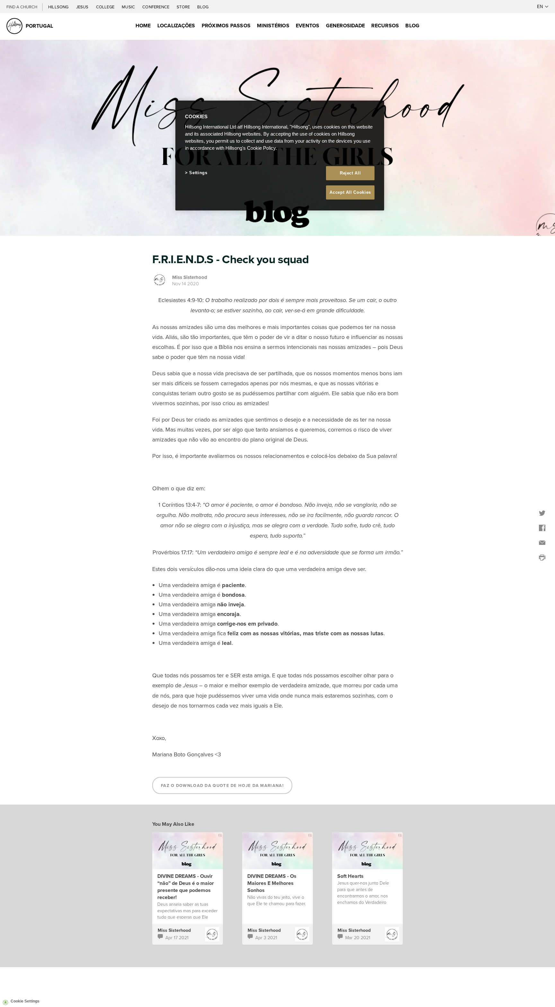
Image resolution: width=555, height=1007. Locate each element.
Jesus (83, 7)
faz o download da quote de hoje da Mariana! (222, 785)
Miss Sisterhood (189, 277)
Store (184, 7)
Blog (202, 7)
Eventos (308, 25)
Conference (156, 7)
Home (143, 25)
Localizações (176, 25)
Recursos (385, 25)
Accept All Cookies (350, 192)
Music (129, 7)
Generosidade (345, 25)
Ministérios (273, 25)
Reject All (350, 173)
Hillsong (59, 7)
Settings (198, 172)
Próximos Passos (226, 25)
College (105, 7)
